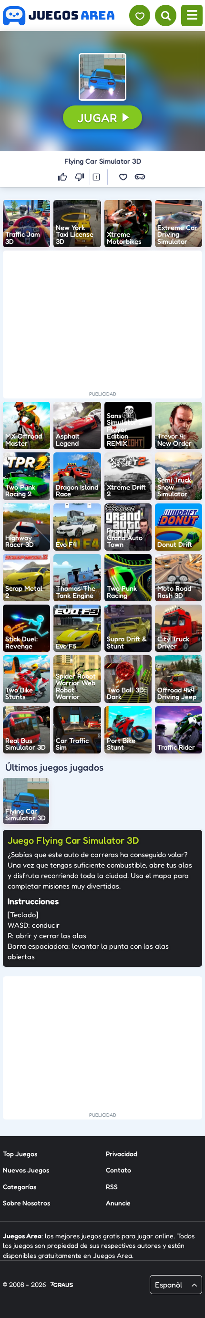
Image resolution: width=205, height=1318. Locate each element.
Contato (118, 1170)
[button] (102, 77)
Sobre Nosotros (26, 1203)
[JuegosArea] (58, 15)
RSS (112, 1186)
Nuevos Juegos (26, 1170)
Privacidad (121, 1154)
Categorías (19, 1186)
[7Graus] (62, 1285)
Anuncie (118, 1203)
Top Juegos (20, 1154)
